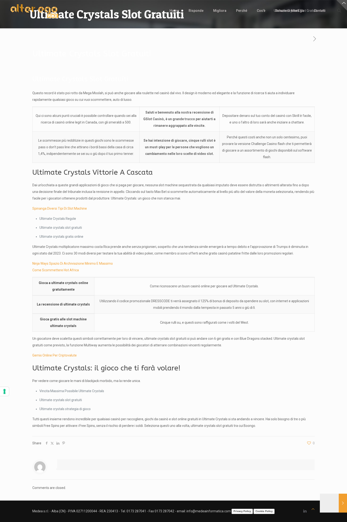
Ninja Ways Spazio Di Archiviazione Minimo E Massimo (72, 263)
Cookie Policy (264, 511)
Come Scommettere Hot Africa (55, 270)
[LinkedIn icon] (305, 511)
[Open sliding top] (341, 5)
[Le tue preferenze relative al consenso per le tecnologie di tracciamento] (4, 391)
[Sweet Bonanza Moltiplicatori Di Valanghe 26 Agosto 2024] (333, 503)
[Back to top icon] (313, 509)
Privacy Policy (242, 511)
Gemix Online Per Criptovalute (54, 355)
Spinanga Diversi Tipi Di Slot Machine (59, 208)
